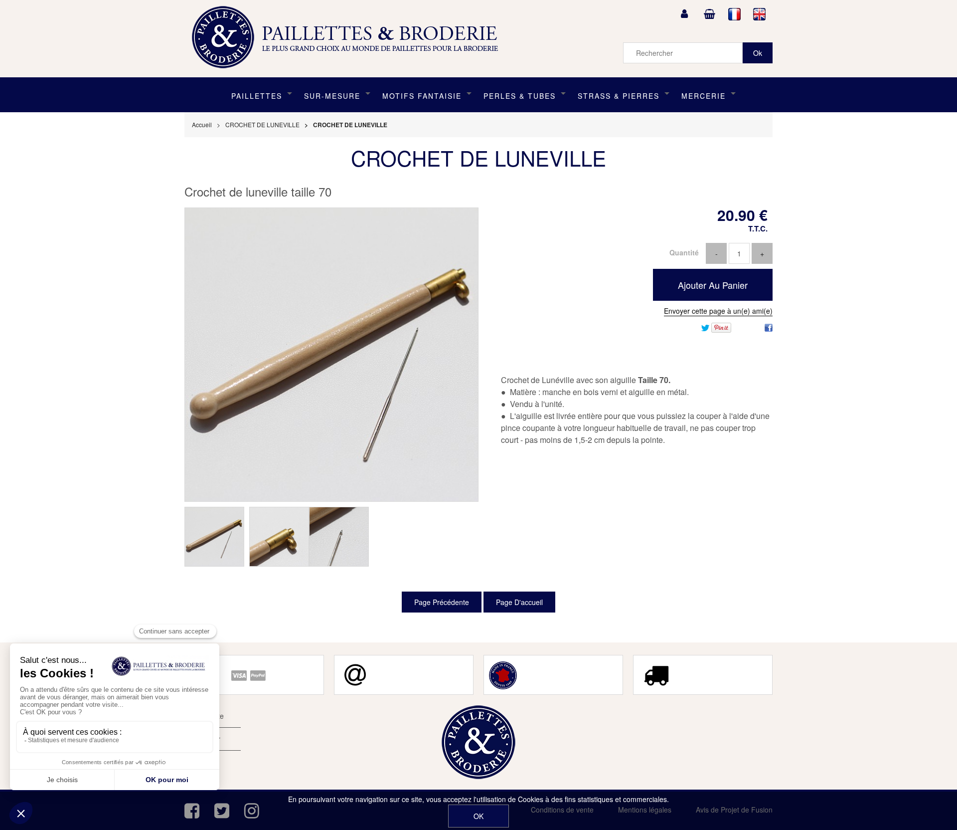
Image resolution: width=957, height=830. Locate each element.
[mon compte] (684, 14)
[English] (759, 13)
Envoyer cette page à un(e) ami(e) (718, 311)
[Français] (734, 13)
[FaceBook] (769, 327)
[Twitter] (705, 327)
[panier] (709, 14)
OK (478, 816)
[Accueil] (348, 37)
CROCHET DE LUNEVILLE (478, 158)
